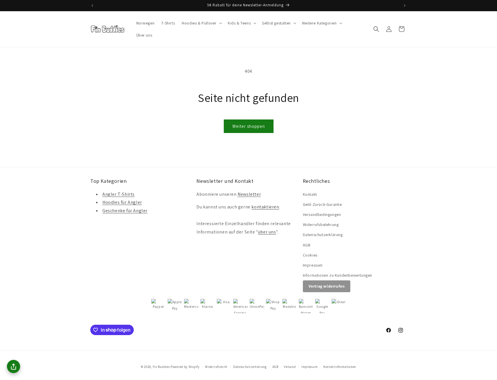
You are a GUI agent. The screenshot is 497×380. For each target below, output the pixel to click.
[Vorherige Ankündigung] (92, 5)
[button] (201, 23)
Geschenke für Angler (125, 211)
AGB (307, 245)
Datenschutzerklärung (323, 234)
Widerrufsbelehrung (321, 224)
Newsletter (249, 194)
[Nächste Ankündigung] (404, 5)
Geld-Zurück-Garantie (322, 204)
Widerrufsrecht (216, 366)
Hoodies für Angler (122, 203)
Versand (290, 366)
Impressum (313, 265)
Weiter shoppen (248, 126)
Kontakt (310, 194)
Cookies (310, 255)
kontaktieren (265, 207)
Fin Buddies (161, 367)
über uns (267, 232)
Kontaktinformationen (339, 366)
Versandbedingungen (322, 214)
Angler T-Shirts (118, 194)
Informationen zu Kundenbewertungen (337, 275)
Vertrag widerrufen (327, 286)
